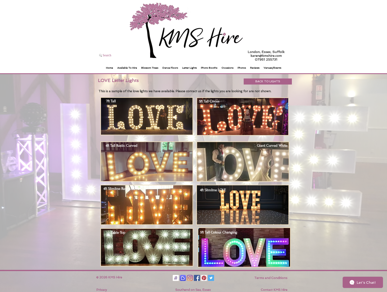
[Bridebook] (183, 278)
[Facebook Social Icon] (197, 278)
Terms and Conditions (270, 278)
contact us (193, 91)
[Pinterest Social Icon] (204, 278)
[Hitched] (176, 278)
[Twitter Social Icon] (211, 278)
